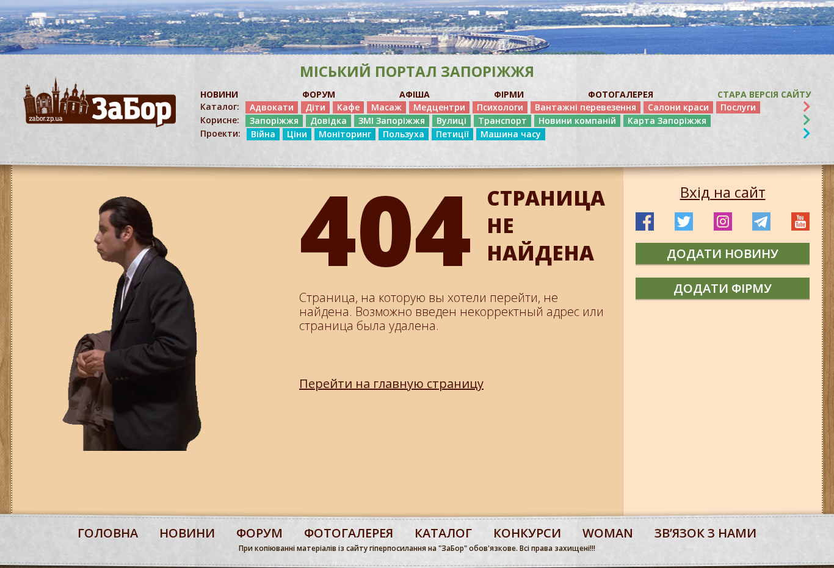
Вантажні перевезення (585, 107)
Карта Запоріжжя (667, 120)
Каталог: (219, 107)
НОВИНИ (219, 94)
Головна (108, 533)
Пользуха (403, 134)
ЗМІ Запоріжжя (391, 120)
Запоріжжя (274, 120)
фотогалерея (348, 533)
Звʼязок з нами (705, 533)
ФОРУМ (318, 94)
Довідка (328, 120)
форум (259, 533)
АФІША (414, 94)
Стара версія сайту (764, 94)
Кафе (348, 107)
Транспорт (502, 120)
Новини (187, 533)
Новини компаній (577, 120)
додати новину (722, 253)
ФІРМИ (509, 94)
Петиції (452, 134)
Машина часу (510, 134)
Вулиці (451, 120)
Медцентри (439, 107)
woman (607, 533)
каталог (443, 533)
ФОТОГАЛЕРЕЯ (620, 94)
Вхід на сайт (723, 192)
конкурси (527, 533)
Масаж (386, 107)
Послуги (738, 107)
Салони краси (678, 107)
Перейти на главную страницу (391, 383)
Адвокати (272, 107)
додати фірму (722, 288)
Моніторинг (345, 134)
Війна (263, 134)
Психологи (500, 107)
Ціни (297, 134)
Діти (315, 107)
